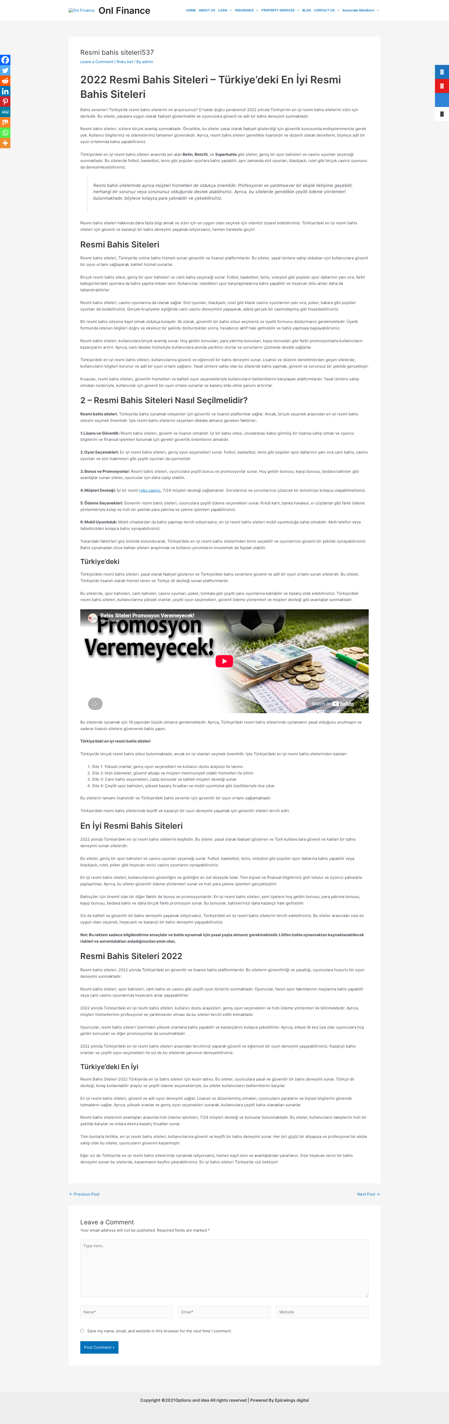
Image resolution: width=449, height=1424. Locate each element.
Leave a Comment (96, 61)
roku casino (150, 490)
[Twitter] (5, 70)
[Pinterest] (5, 101)
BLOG (306, 10)
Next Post (368, 1194)
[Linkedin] (5, 91)
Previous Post (84, 1194)
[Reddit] (5, 81)
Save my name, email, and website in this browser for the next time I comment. (159, 1330)
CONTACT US (324, 10)
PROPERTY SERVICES (278, 10)
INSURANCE (244, 10)
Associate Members (358, 10)
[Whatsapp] (5, 132)
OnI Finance (124, 10)
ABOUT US (207, 10)
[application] (229, 10)
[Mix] (5, 122)
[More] (5, 143)
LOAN (222, 10)
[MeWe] (5, 112)
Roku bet (125, 61)
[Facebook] (5, 60)
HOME (191, 10)
